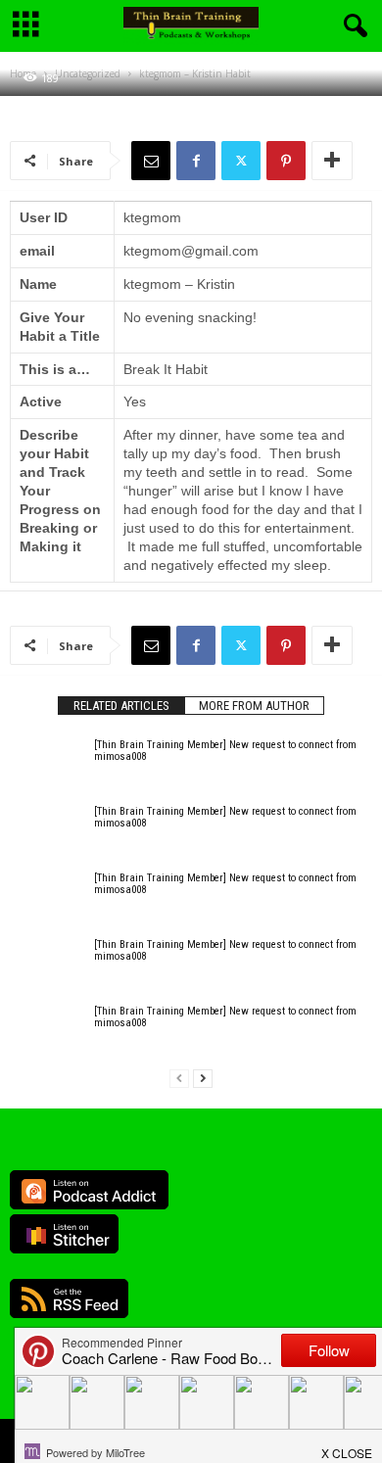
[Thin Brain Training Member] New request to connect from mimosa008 (225, 750)
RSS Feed (69, 1298)
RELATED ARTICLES (121, 705)
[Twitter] (241, 160)
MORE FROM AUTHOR (254, 705)
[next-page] (203, 1078)
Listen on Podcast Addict (89, 1189)
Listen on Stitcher (64, 1233)
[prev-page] (179, 1078)
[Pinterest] (286, 160)
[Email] (150, 160)
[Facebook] (195, 160)
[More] (332, 160)
